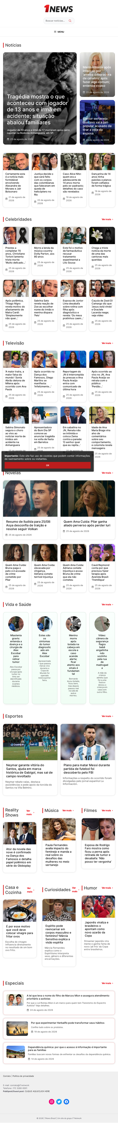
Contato (7, 1076)
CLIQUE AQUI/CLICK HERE (37, 1091)
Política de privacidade (23, 1076)
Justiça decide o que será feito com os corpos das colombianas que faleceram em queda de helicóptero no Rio (44, 184)
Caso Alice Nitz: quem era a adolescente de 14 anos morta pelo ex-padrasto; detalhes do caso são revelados (73, 182)
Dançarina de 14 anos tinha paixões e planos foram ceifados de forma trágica (101, 179)
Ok (47, 465)
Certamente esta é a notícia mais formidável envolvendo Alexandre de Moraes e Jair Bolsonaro (15, 182)
